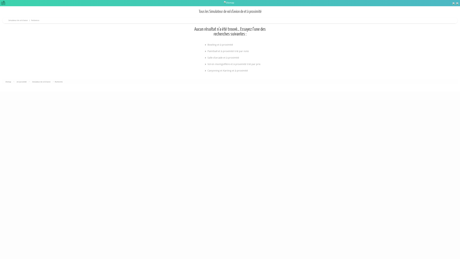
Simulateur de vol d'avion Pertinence (23, 20)
